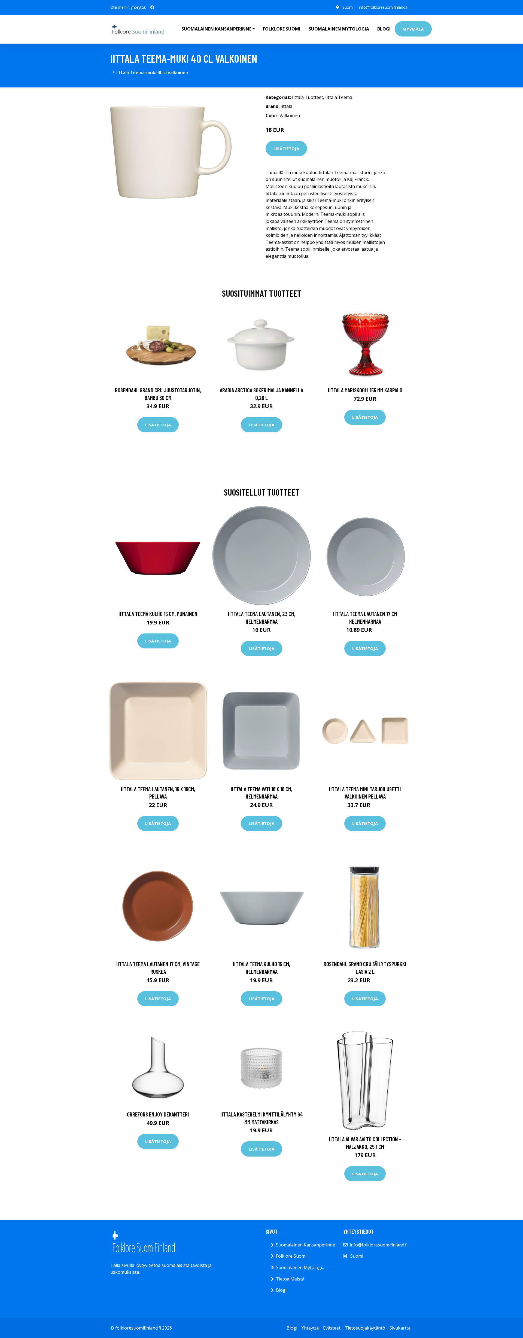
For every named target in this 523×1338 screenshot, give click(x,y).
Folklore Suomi (281, 29)
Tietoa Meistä (290, 1279)
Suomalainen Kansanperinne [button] (216, 29)
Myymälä (413, 29)
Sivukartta (400, 1328)
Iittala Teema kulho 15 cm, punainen (157, 613)
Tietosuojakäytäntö (365, 1328)
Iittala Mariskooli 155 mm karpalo (365, 390)
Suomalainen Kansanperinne (305, 1245)
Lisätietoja (286, 148)
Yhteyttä (310, 1328)
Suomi (348, 7)
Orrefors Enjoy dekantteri (158, 1114)
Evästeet (331, 1328)
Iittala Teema (338, 97)
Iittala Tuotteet (307, 97)
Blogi (384, 29)
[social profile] (152, 7)
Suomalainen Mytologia (339, 29)
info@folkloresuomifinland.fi (383, 7)
